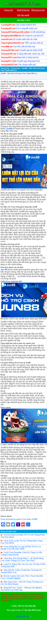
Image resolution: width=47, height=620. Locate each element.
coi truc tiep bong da (36, 596)
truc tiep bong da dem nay (12, 598)
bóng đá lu (5, 594)
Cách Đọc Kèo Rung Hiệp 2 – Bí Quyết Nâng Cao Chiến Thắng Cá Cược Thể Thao (22, 559)
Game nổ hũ (37, 598)
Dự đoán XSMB (30, 519)
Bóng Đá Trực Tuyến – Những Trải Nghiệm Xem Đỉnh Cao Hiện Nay (21, 589)
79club (27, 598)
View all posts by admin (11, 519)
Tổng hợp (15, 68)
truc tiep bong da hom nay (16, 596)
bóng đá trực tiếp (18, 594)
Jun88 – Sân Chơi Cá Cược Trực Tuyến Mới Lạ (19, 73)
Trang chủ (5, 68)
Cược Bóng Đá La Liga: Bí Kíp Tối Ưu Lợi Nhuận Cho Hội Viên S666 (21, 548)
